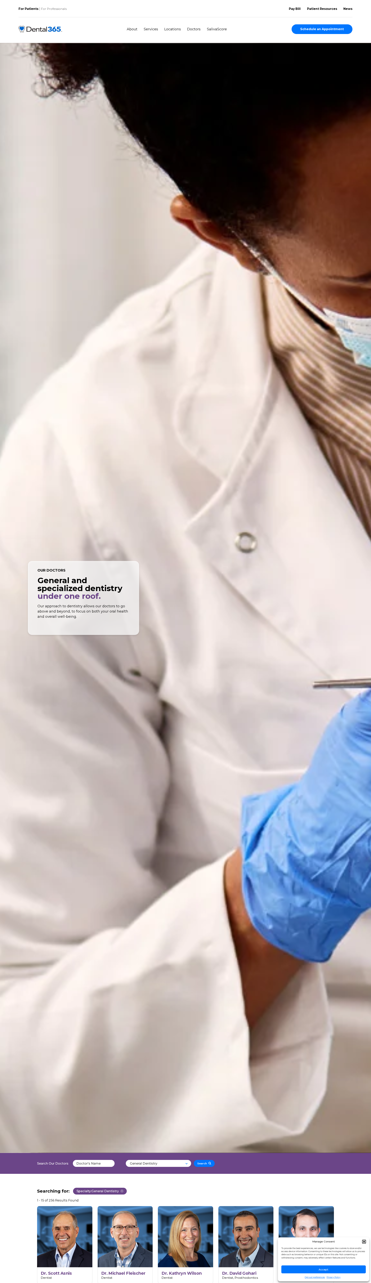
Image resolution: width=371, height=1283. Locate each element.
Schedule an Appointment (322, 29)
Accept (323, 1269)
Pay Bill (295, 9)
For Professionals (54, 9)
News (347, 9)
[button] (364, 1241)
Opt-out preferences (315, 1277)
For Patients (28, 9)
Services (151, 29)
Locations (172, 29)
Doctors (194, 29)
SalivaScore (217, 29)
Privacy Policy (333, 1277)
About (132, 29)
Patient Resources (322, 9)
